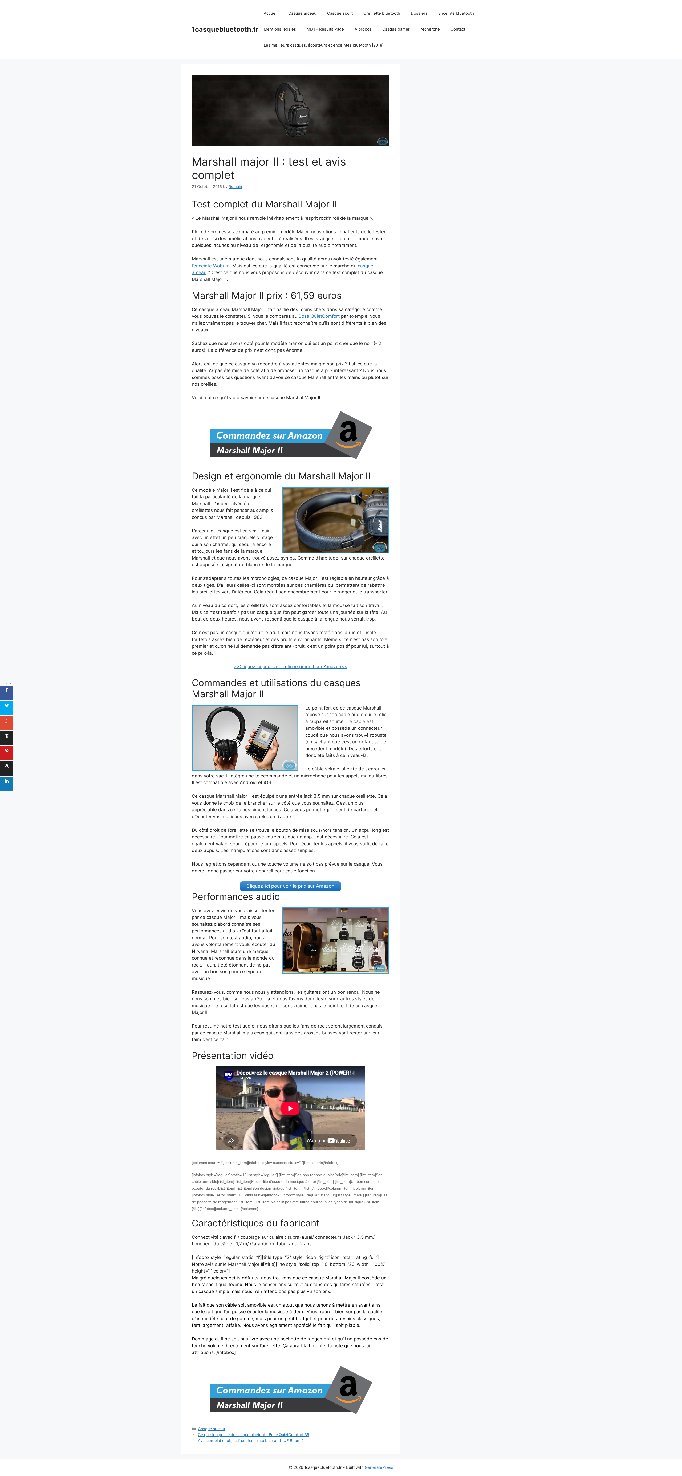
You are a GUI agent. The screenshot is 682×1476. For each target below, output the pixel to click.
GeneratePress (379, 1467)
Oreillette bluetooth (381, 13)
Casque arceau (302, 13)
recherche (430, 29)
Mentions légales (280, 29)
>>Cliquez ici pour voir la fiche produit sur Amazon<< (290, 666)
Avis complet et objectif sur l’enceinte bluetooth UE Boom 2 (251, 1440)
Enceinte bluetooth (456, 13)
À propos (363, 29)
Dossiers (419, 13)
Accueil (271, 13)
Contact (457, 29)
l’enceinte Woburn (211, 265)
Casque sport (340, 13)
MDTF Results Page (325, 29)
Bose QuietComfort (320, 316)
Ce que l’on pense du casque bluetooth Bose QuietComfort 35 (253, 1434)
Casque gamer (396, 29)
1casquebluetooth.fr (225, 29)
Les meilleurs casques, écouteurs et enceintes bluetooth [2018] (324, 45)
